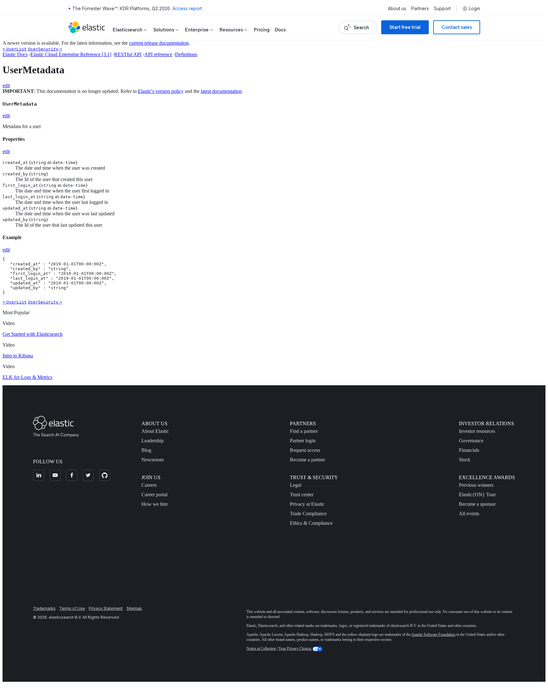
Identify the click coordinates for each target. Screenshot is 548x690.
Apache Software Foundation (433, 634)
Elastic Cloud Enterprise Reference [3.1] (70, 54)
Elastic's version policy (161, 91)
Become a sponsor (477, 504)
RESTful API (127, 54)
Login (474, 8)
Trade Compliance (308, 513)
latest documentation (221, 91)
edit (6, 85)
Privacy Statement (106, 608)
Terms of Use (72, 608)
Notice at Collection (261, 648)
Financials (469, 450)
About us (397, 8)
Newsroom (152, 459)
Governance (471, 440)
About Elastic (155, 431)
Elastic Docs (15, 54)
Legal (295, 485)
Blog (146, 450)
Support (442, 8)
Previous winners (476, 485)
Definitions (186, 54)
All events (469, 513)
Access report (187, 8)
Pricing (262, 30)
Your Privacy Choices (295, 648)
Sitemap (134, 608)
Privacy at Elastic (307, 504)
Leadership (152, 440)
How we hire (154, 504)
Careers (149, 485)
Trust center (301, 494)
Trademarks (44, 608)
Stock (464, 459)
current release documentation (159, 43)
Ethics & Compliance (311, 523)
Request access (305, 450)
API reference (158, 54)
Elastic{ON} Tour (477, 494)
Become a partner (307, 459)
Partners (420, 8)
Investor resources (477, 431)
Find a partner (304, 431)
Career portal (154, 494)
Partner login (303, 440)
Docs (280, 30)
